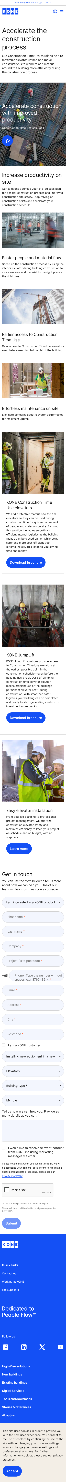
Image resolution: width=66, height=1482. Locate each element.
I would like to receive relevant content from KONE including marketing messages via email (36, 1152)
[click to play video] (7, 140)
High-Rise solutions (16, 1366)
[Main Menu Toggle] (61, 11)
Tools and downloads (17, 1399)
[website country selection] (55, 11)
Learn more (19, 849)
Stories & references (16, 1407)
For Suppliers (10, 1289)
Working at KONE (13, 1281)
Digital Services (13, 1391)
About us (8, 1415)
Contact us (9, 1273)
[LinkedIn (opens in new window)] (23, 1346)
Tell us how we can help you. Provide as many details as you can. (30, 1113)
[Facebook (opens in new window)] (5, 1346)
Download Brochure (26, 718)
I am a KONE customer (24, 1045)
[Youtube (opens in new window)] (60, 1346)
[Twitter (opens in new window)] (42, 1346)
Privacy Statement (12, 1175)
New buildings (12, 1374)
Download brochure (26, 562)
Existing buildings (14, 1382)
